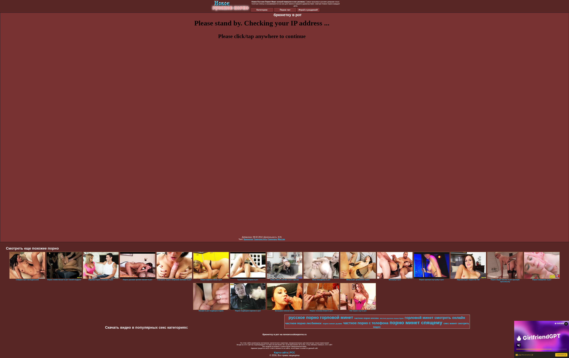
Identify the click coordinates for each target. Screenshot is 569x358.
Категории (261, 10)
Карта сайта (281, 352)
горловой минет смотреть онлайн (435, 318)
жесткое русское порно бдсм (391, 318)
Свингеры (272, 239)
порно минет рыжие (332, 323)
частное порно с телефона (365, 323)
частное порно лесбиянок (303, 323)
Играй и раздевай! (308, 10)
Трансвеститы (260, 239)
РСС (292, 352)
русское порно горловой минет (321, 317)
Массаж (281, 239)
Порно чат (285, 10)
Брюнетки (248, 239)
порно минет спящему (416, 322)
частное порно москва (366, 318)
